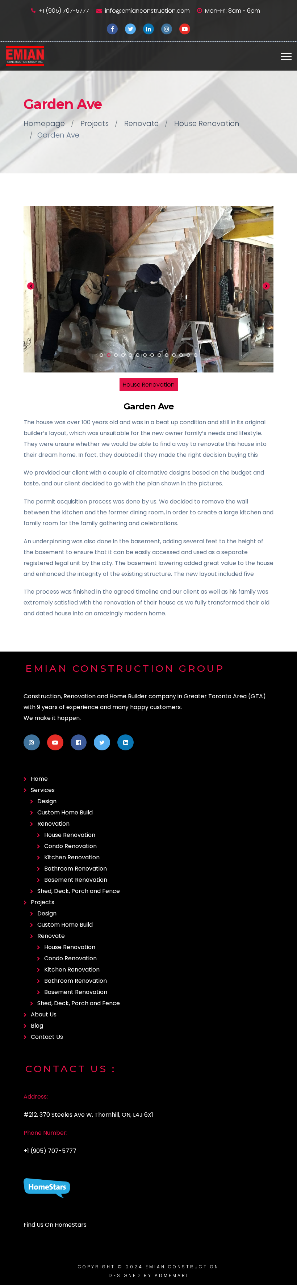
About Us (44, 1014)
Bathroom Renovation (75, 868)
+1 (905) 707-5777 (64, 11)
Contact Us (47, 1037)
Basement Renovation (75, 880)
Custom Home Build (65, 812)
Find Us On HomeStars (55, 1225)
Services (43, 790)
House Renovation (206, 123)
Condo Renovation (70, 846)
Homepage (44, 123)
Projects (94, 123)
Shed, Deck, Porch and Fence (78, 891)
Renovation (53, 824)
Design (47, 801)
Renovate (141, 123)
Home (39, 779)
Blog (37, 1025)
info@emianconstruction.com (147, 11)
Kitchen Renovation (72, 857)
